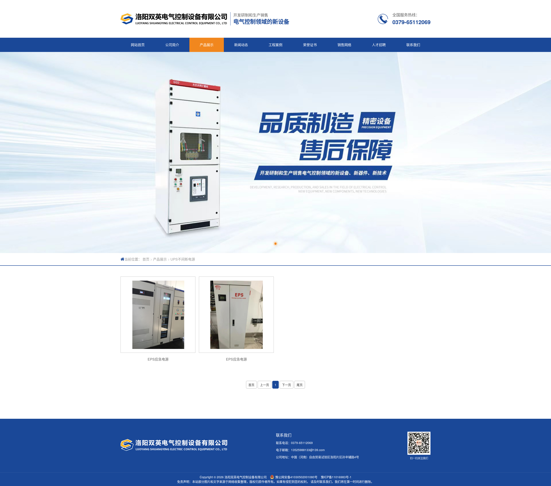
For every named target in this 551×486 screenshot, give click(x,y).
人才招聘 (379, 44)
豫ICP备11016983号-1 (336, 477)
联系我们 (413, 44)
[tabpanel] (275, 152)
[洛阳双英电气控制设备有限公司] (174, 18)
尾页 (300, 385)
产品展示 (207, 44)
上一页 (264, 385)
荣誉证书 (310, 44)
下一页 (286, 385)
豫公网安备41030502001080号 (296, 477)
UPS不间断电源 (182, 259)
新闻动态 (241, 44)
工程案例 (275, 44)
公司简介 (172, 44)
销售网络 (344, 44)
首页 (145, 259)
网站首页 (138, 44)
